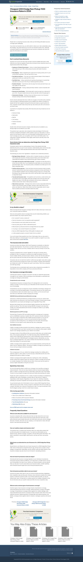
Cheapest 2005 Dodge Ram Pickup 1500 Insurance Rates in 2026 (23, 503)
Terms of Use (38, 23)
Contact (44, 559)
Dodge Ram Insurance (60, 37)
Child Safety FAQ (16, 404)
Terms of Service (56, 559)
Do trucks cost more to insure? (62, 22)
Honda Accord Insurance (61, 39)
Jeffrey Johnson (25, 27)
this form (26, 239)
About (11, 553)
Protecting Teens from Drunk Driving (21, 399)
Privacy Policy (49, 559)
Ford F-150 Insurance (60, 43)
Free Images (63, 559)
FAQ (51, 1)
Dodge (29, 6)
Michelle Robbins (41, 27)
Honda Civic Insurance (60, 41)
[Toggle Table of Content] (18, 54)
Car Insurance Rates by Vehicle (20, 6)
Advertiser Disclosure (47, 31)
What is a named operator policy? (63, 11)
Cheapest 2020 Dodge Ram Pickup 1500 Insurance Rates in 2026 (16, 540)
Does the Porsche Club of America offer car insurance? (63, 28)
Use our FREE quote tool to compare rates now (21, 407)
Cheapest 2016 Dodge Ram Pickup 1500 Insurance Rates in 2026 (65, 540)
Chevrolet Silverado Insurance (62, 50)
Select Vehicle (39, 1)
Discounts (63, 1)
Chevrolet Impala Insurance (61, 47)
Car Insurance (56, 1)
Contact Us (15, 553)
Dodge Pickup (35, 6)
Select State (46, 1)
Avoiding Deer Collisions (18, 393)
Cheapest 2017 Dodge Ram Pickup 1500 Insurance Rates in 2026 (49, 540)
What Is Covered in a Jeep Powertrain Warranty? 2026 (61, 17)
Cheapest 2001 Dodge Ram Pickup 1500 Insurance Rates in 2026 (39, 503)
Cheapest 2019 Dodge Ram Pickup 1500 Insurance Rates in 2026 (33, 540)
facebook (72, 553)
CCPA (68, 559)
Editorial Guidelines (15, 35)
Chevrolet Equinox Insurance (62, 36)
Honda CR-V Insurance (60, 49)
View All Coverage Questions (62, 30)
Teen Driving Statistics (17, 402)
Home (11, 6)
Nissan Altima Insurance (60, 45)
